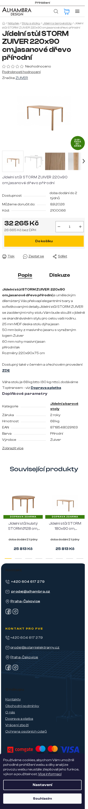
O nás (10, 712)
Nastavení (42, 785)
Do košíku (44, 241)
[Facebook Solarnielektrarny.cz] (8, 669)
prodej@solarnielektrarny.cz (35, 647)
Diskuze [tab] (59, 275)
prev (4, 502)
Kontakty (13, 699)
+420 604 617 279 (28, 582)
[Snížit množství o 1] (59, 226)
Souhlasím (42, 798)
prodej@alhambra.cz (30, 591)
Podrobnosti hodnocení (21, 72)
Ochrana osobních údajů (26, 731)
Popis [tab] (25, 275)
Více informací (50, 774)
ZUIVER (22, 78)
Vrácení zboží (17, 725)
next (83, 502)
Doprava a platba (19, 719)
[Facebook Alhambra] (8, 613)
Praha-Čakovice (25, 601)
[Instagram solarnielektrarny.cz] (15, 669)
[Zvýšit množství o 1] (80, 226)
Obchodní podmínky (22, 706)
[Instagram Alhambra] (15, 613)
